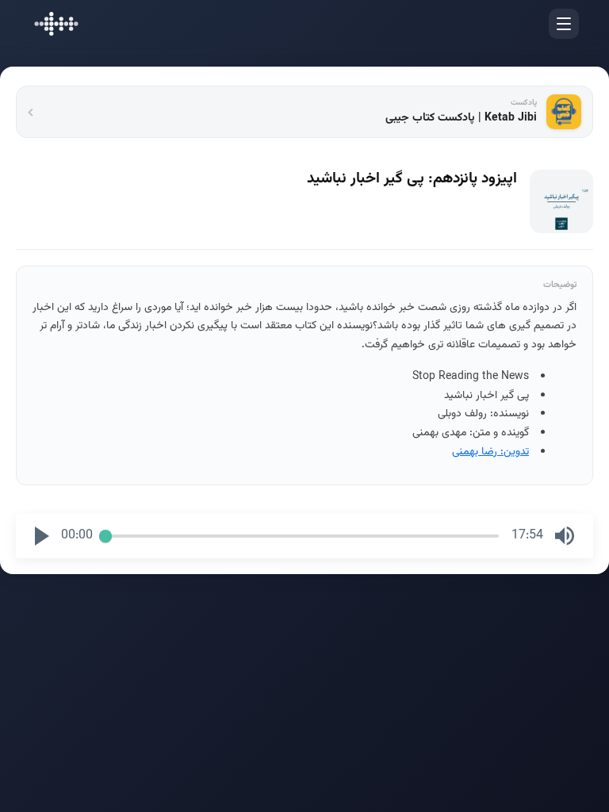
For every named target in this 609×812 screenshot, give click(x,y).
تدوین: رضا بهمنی (490, 452)
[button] (42, 536)
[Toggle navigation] (564, 24)
